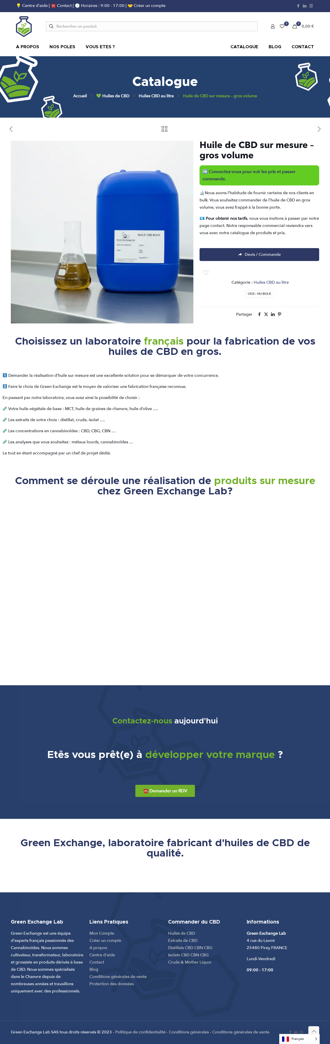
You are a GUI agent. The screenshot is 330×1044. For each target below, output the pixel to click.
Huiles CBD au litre (156, 96)
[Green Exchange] (24, 26)
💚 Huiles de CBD (112, 96)
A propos (98, 948)
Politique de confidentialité (140, 1032)
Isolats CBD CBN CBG (188, 955)
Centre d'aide (102, 955)
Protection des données (111, 984)
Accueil (80, 96)
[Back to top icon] (313, 1031)
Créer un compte (105, 940)
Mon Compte (101, 933)
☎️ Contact (62, 6)
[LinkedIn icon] (305, 6)
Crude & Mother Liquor (190, 962)
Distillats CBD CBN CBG (190, 948)
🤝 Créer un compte (147, 6)
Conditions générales (189, 1032)
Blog (93, 969)
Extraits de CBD (182, 940)
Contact (96, 962)
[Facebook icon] (298, 6)
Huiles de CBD (181, 933)
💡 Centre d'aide (32, 6)
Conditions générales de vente (118, 977)
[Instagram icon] (311, 6)
